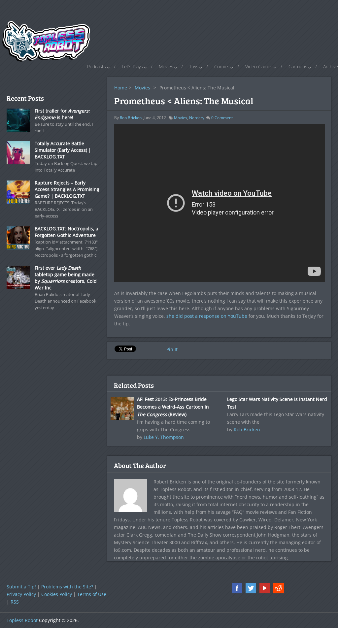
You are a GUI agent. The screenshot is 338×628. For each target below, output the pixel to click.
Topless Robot (22, 620)
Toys (193, 66)
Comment (222, 117)
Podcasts (96, 66)
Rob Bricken (131, 117)
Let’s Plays (132, 66)
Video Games (259, 66)
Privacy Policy (21, 594)
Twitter (251, 588)
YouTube (264, 588)
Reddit (278, 588)
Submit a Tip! (21, 586)
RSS (15, 602)
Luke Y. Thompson (164, 437)
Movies (166, 66)
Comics (221, 66)
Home (120, 87)
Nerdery (196, 117)
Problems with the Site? (67, 586)
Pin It (172, 349)
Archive (330, 66)
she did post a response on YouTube (206, 316)
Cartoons (297, 66)
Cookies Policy (56, 594)
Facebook (237, 588)
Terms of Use (91, 594)
